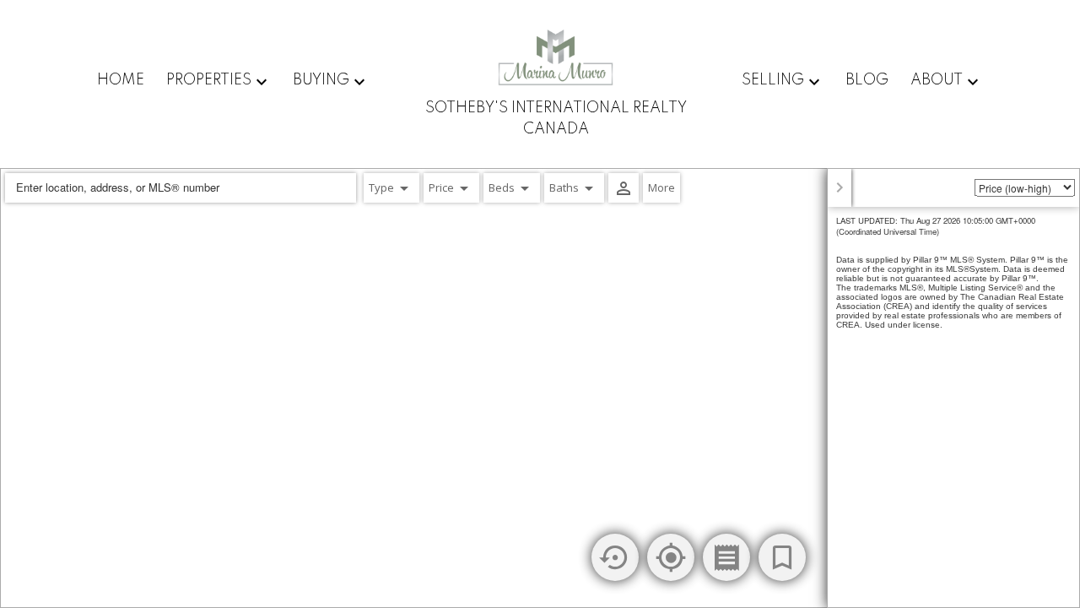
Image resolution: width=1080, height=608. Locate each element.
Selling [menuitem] (773, 80)
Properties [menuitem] (208, 80)
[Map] (540, 388)
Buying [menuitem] (321, 80)
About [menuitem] (936, 80)
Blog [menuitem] (866, 80)
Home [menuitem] (120, 80)
